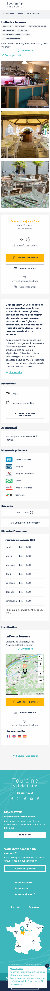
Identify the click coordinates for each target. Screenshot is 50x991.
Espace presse (23, 882)
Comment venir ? (25, 894)
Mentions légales (32, 964)
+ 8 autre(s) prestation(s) (25, 245)
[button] (19, 55)
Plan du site (15, 964)
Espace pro (21, 888)
